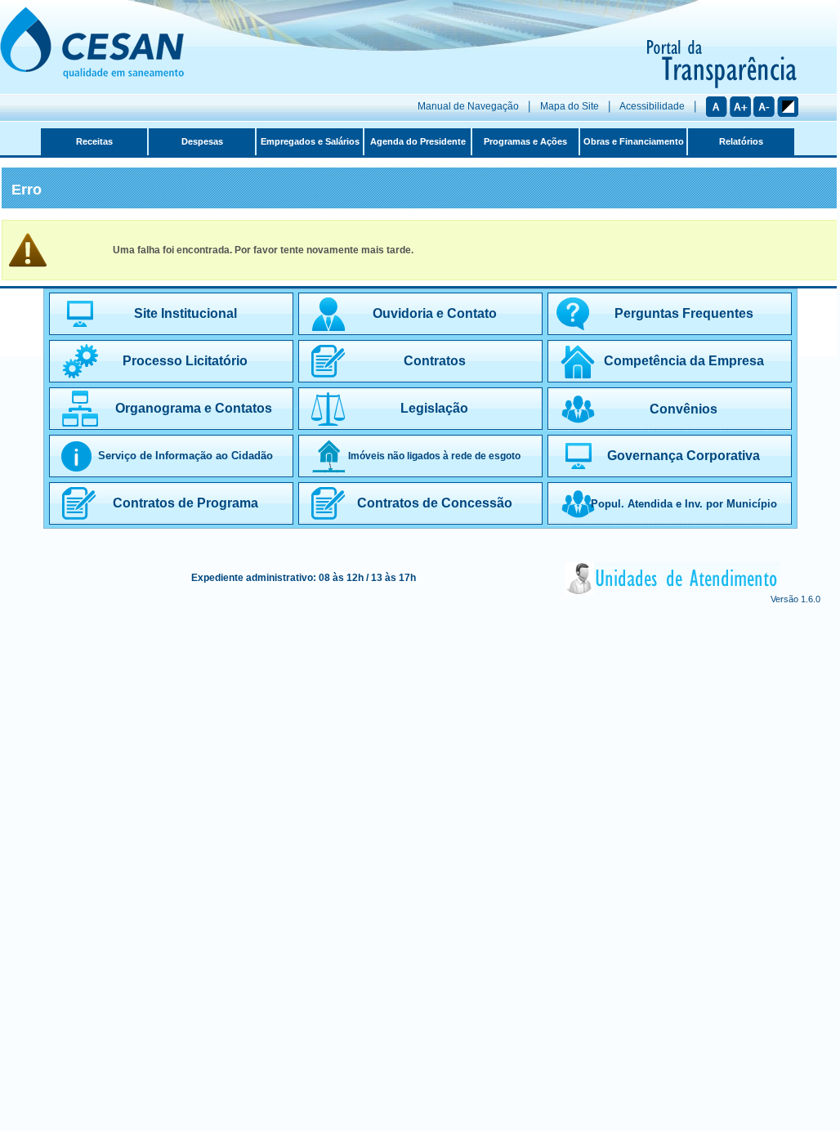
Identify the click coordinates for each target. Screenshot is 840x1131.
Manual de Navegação (468, 106)
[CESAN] (92, 76)
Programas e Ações (525, 141)
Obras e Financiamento (633, 141)
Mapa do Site (569, 106)
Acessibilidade (652, 106)
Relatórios (741, 141)
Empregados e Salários (310, 141)
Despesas (202, 141)
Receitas (94, 141)
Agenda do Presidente (418, 141)
